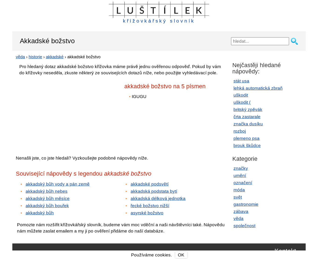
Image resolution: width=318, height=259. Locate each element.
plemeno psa (246, 138)
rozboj (239, 131)
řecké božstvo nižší (150, 205)
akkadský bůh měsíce (48, 198)
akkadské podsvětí (150, 184)
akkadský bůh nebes (47, 191)
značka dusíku (248, 123)
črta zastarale (246, 116)
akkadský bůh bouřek (47, 205)
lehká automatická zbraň (258, 88)
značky (240, 168)
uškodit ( (241, 102)
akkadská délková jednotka (158, 198)
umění (239, 175)
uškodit (240, 95)
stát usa (241, 81)
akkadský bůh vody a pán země (58, 184)
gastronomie (245, 204)
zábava (240, 211)
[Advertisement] (56, 112)
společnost (244, 225)
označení (242, 182)
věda (238, 218)
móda (239, 189)
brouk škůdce (247, 145)
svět (237, 197)
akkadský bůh (40, 212)
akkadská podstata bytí (154, 191)
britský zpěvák (247, 109)
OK (181, 254)
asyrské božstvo (147, 212)
